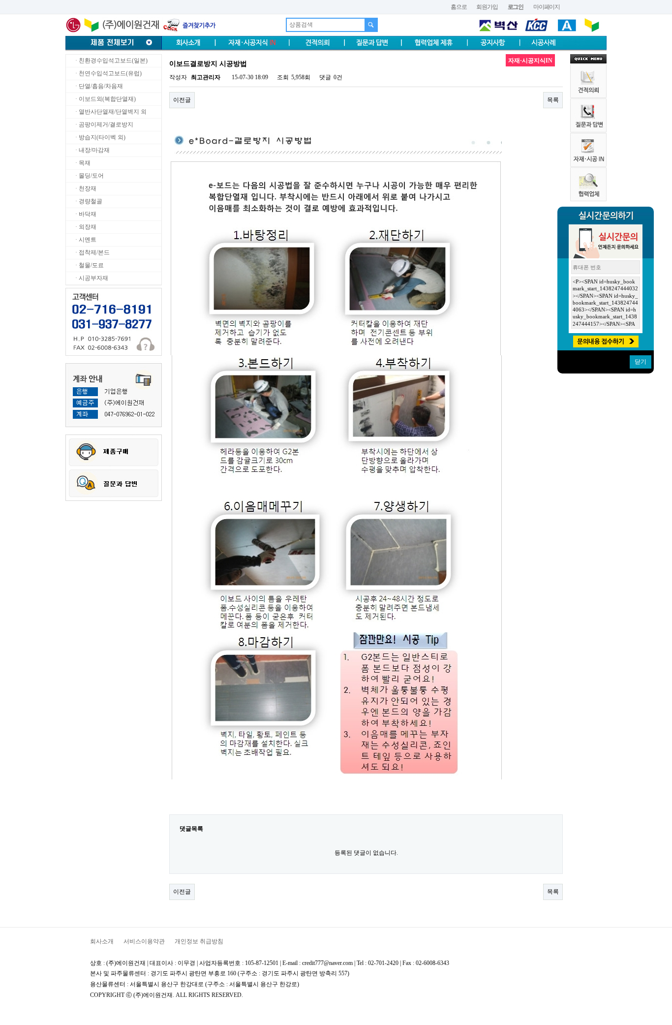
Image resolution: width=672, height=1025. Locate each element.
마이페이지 (546, 6)
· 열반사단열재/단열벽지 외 (110, 111)
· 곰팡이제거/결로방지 (103, 124)
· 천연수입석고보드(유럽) (108, 73)
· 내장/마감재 (92, 150)
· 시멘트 (85, 239)
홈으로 (458, 6)
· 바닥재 (85, 214)
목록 (553, 99)
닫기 (640, 361)
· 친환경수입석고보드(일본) (111, 60)
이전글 (182, 99)
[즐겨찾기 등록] (189, 24)
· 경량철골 (88, 201)
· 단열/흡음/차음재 (98, 86)
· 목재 (82, 162)
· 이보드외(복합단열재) (105, 98)
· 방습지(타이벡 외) (99, 137)
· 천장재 (85, 188)
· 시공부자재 (91, 278)
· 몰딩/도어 (89, 175)
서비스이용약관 (144, 941)
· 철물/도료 (89, 265)
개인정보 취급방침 (199, 941)
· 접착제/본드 (92, 252)
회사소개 (102, 941)
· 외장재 (85, 226)
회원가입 (486, 6)
